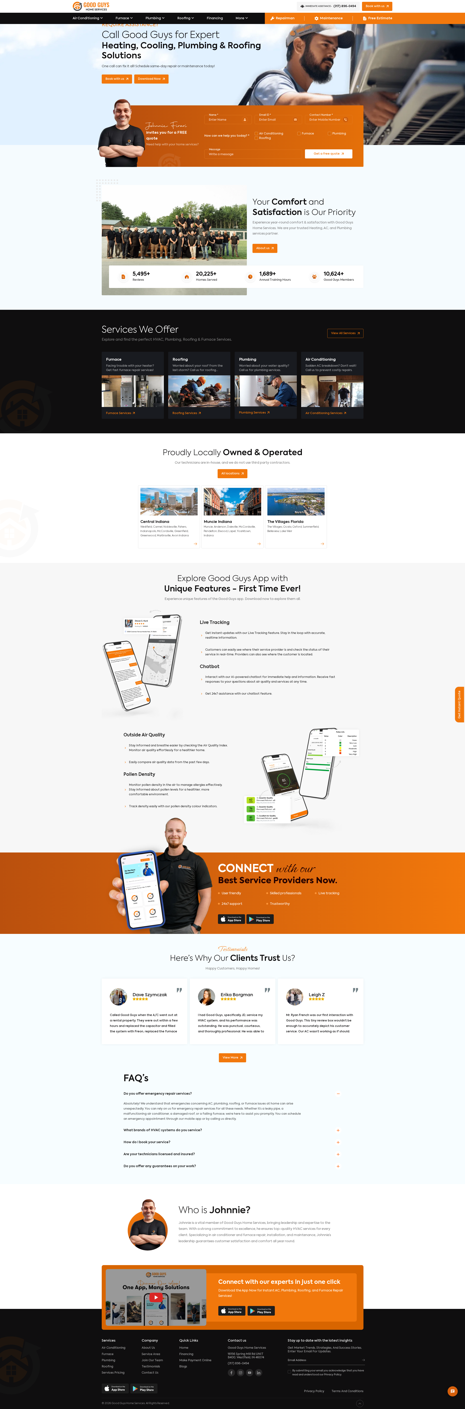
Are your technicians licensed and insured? (159, 1154)
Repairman (285, 18)
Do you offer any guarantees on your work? (160, 1166)
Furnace (122, 18)
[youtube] (249, 1372)
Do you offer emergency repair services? (158, 1093)
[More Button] (195, 544)
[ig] (240, 1372)
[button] (88, 18)
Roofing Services (185, 413)
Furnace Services (119, 413)
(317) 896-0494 (331, 6)
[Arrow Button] (101, 18)
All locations (230, 473)
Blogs (183, 1366)
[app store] (231, 919)
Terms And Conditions (347, 1391)
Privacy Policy (314, 1391)
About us (263, 248)
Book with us (375, 6)
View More (230, 1057)
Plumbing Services (253, 412)
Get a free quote (327, 153)
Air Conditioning (86, 18)
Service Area (151, 1354)
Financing (215, 18)
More (240, 18)
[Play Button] (156, 1297)
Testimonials (151, 1366)
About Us (148, 1347)
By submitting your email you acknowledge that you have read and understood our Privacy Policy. (328, 1372)
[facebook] (231, 1372)
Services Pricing (113, 1372)
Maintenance (331, 18)
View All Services (343, 333)
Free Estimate (380, 18)
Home (183, 1347)
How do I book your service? (147, 1142)
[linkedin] (258, 1372)
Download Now (149, 79)
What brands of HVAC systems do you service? (163, 1130)
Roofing (183, 18)
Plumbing (153, 18)
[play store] (260, 919)
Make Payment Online (195, 1360)
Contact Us (150, 1372)
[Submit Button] (363, 1360)
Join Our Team (152, 1360)
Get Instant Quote (459, 705)
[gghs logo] (91, 6)
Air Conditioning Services (324, 413)
